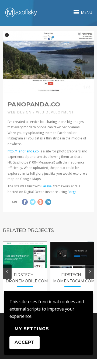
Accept (24, 342)
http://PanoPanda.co (23, 151)
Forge (72, 192)
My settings (32, 328)
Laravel (47, 186)
